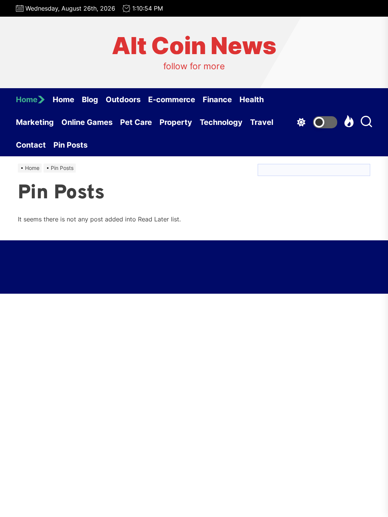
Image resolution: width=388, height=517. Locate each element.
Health (251, 99)
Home (27, 99)
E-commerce (171, 99)
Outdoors (123, 99)
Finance (217, 99)
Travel (261, 122)
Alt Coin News (194, 46)
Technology (221, 122)
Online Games (87, 122)
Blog (90, 99)
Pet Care (136, 122)
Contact (31, 144)
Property (176, 122)
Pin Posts (70, 144)
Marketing (35, 122)
